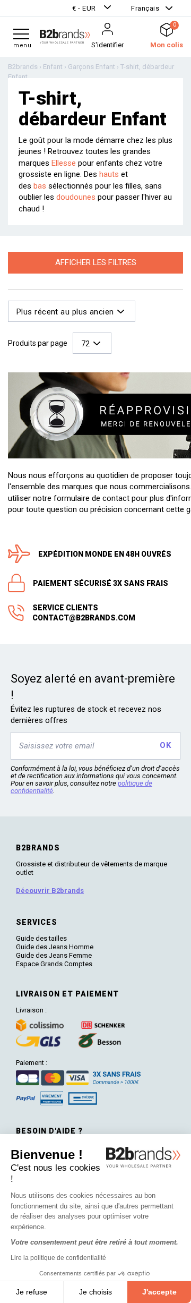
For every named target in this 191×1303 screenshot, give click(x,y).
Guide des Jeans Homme (54, 947)
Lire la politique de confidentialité (58, 1258)
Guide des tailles (41, 938)
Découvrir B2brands (50, 891)
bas (40, 186)
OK (165, 745)
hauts (110, 174)
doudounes (77, 197)
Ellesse (63, 163)
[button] (92, 8)
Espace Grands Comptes (54, 964)
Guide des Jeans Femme (54, 955)
